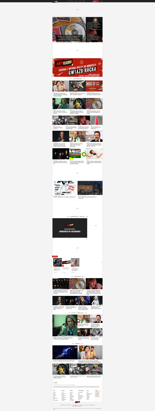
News (54, 92)
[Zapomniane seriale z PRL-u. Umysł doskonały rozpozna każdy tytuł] (96, 332)
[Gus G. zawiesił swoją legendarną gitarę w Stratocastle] (90, 188)
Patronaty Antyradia (74, 92)
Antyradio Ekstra (65, 267)
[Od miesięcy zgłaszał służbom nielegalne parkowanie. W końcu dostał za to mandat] (77, 103)
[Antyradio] (55, 1)
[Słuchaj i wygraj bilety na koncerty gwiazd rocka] (77, 67)
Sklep (96, 390)
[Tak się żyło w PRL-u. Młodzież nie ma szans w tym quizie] (58, 120)
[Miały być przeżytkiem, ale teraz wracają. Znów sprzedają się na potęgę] (69, 29)
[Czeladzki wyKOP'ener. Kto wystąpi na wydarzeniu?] (65, 188)
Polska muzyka (81, 390)
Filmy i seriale (77, 313)
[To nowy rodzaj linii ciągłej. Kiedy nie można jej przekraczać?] (96, 120)
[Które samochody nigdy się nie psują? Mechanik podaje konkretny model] (71, 120)
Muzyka (77, 276)
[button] (68, 238)
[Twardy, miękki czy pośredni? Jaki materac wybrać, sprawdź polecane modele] (94, 153)
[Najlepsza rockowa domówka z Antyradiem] (69, 228)
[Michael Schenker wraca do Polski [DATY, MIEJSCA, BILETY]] (77, 86)
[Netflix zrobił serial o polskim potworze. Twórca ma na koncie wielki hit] (60, 103)
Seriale (71, 142)
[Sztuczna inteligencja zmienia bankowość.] (65, 352)
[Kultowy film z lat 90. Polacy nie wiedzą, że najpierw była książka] (84, 332)
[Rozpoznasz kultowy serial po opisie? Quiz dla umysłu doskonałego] (77, 136)
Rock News (80, 125)
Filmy (88, 142)
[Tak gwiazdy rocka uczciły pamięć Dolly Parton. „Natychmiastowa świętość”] (96, 300)
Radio (88, 390)
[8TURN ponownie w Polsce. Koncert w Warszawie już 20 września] (60, 283)
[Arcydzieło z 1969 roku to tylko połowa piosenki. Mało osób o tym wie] (60, 153)
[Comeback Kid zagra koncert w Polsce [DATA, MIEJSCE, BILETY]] (94, 86)
